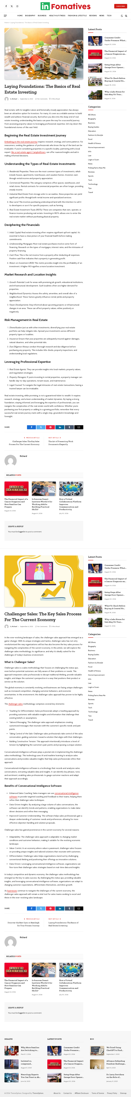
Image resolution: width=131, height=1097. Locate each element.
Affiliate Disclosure (82, 1093)
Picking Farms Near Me (96, 168)
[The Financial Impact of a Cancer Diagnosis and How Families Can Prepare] (16, 489)
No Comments (42, 99)
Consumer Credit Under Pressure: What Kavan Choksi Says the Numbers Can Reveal (115, 39)
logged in (21, 532)
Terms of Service (98, 1093)
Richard (14, 99)
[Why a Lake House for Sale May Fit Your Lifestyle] (95, 95)
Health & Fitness (57, 16)
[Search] (126, 16)
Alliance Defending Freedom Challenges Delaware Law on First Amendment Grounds (115, 1062)
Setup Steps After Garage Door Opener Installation (114, 66)
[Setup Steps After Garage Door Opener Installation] (95, 67)
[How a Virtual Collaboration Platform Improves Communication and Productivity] (71, 489)
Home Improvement (96, 147)
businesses (12, 890)
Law (89, 155)
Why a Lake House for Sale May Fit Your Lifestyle (115, 93)
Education (92, 131)
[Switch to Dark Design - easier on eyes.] (121, 16)
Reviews (93, 16)
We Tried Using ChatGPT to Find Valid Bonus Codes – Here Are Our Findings (115, 1049)
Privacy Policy (112, 1093)
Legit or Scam (93, 160)
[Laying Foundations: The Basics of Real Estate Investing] (43, 53)
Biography (30, 16)
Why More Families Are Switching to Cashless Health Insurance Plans (30, 1049)
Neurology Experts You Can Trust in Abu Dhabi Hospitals (30, 1076)
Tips (90, 188)
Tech (109, 16)
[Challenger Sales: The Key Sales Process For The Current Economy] (43, 581)
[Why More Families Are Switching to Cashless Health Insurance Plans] (11, 1050)
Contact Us (67, 1093)
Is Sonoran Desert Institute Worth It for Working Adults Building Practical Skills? (42, 504)
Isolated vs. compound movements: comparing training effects (30, 1062)
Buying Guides (93, 127)
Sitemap (123, 1093)
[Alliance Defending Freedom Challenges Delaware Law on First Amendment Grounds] (97, 1064)
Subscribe (120, 6)
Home (20, 16)
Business (42, 16)
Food (90, 139)
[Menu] (5, 16)
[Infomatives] (65, 6)
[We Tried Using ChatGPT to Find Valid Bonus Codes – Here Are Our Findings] (97, 1050)
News (101, 16)
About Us (57, 1093)
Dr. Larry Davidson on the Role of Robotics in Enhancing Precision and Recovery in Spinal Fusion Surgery (116, 1076)
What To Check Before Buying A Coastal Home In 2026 (115, 79)
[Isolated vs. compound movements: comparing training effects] (11, 1064)
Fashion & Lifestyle (77, 16)
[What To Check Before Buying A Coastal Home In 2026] (95, 81)
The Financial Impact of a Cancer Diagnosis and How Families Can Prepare (16, 503)
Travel (90, 192)
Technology (93, 184)
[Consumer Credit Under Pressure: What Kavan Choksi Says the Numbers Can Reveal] (95, 40)
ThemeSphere (37, 1093)
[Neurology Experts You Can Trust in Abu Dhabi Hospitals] (11, 1077)
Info (89, 151)
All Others (92, 115)
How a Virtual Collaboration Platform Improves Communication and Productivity (70, 504)
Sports (91, 176)
